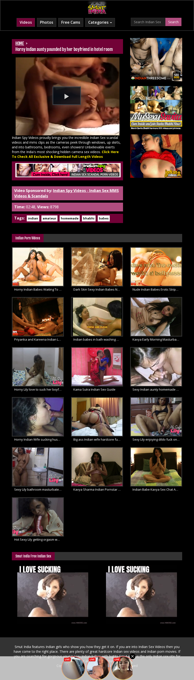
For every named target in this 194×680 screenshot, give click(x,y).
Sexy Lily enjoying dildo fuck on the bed (157, 439)
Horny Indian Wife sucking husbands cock (39, 439)
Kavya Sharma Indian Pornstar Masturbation (98, 489)
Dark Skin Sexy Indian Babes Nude (98, 289)
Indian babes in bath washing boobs (98, 339)
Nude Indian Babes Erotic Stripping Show (157, 289)
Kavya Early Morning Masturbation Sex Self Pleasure (157, 339)
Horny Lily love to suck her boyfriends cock (39, 389)
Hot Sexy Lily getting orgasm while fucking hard (39, 539)
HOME (19, 43)
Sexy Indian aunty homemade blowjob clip (157, 389)
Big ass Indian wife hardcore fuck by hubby (98, 439)
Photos (46, 22)
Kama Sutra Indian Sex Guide (94, 389)
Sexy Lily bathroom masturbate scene (39, 489)
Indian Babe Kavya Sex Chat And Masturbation (157, 489)
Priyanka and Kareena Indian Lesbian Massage (39, 339)
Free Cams (70, 22)
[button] (67, 96)
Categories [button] (99, 22)
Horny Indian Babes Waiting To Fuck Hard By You (39, 289)
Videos (26, 22)
